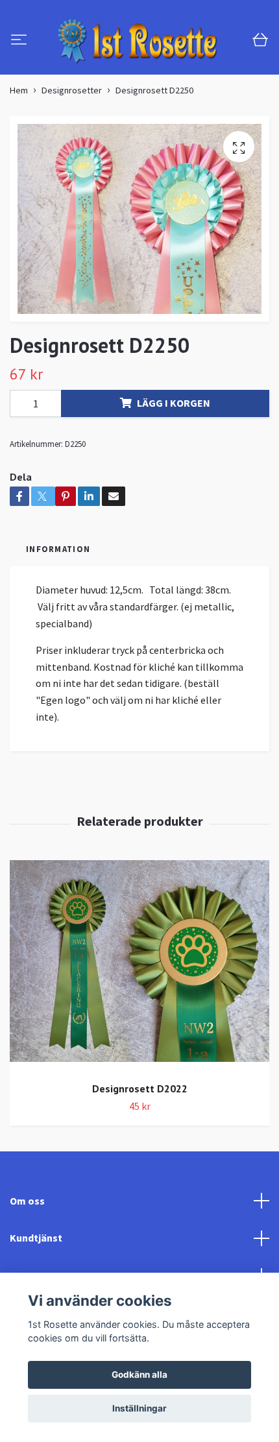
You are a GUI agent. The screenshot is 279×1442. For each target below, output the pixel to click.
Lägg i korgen (173, 441)
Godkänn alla (139, 1374)
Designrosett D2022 (140, 1127)
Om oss (27, 1238)
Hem (19, 129)
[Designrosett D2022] (139, 1005)
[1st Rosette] (151, 51)
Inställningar (139, 1408)
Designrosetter (72, 129)
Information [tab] (58, 587)
